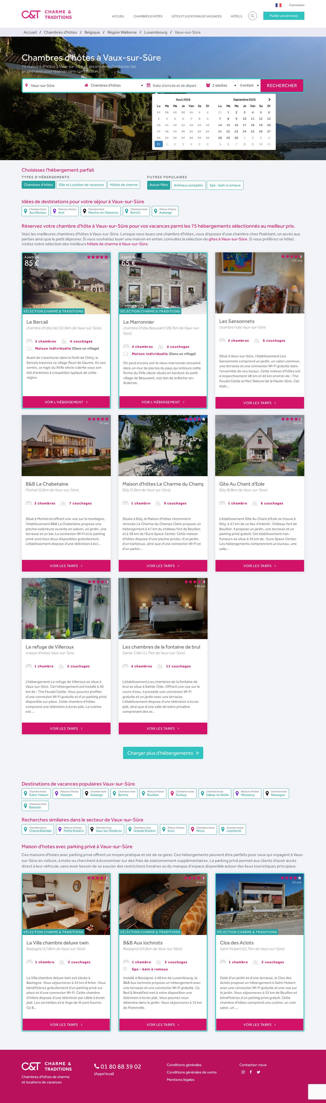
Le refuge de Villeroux (50, 647)
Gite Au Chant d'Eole (242, 484)
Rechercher (282, 85)
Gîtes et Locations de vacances (197, 16)
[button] (278, 5)
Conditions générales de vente (192, 1072)
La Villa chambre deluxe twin (57, 942)
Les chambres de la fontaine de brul (161, 647)
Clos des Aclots (237, 942)
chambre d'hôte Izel (42, 328)
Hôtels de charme (124, 185)
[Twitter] (258, 1072)
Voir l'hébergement (65, 402)
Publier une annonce (284, 16)
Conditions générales (184, 1065)
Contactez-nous (253, 1065)
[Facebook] (251, 1072)
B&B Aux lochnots (142, 942)
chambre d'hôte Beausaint (144, 328)
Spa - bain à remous (225, 185)
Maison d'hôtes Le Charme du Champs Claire (172, 484)
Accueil (118, 16)
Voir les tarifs (258, 403)
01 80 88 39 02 (120, 1066)
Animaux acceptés (188, 185)
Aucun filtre (159, 185)
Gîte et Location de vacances (81, 185)
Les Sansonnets (236, 321)
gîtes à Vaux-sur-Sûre (228, 239)
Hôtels (236, 16)
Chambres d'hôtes (148, 16)
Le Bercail (37, 322)
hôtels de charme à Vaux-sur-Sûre (117, 243)
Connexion (296, 5)
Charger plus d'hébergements (160, 753)
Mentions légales (180, 1079)
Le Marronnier (138, 322)
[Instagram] (243, 1072)
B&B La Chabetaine (47, 484)
